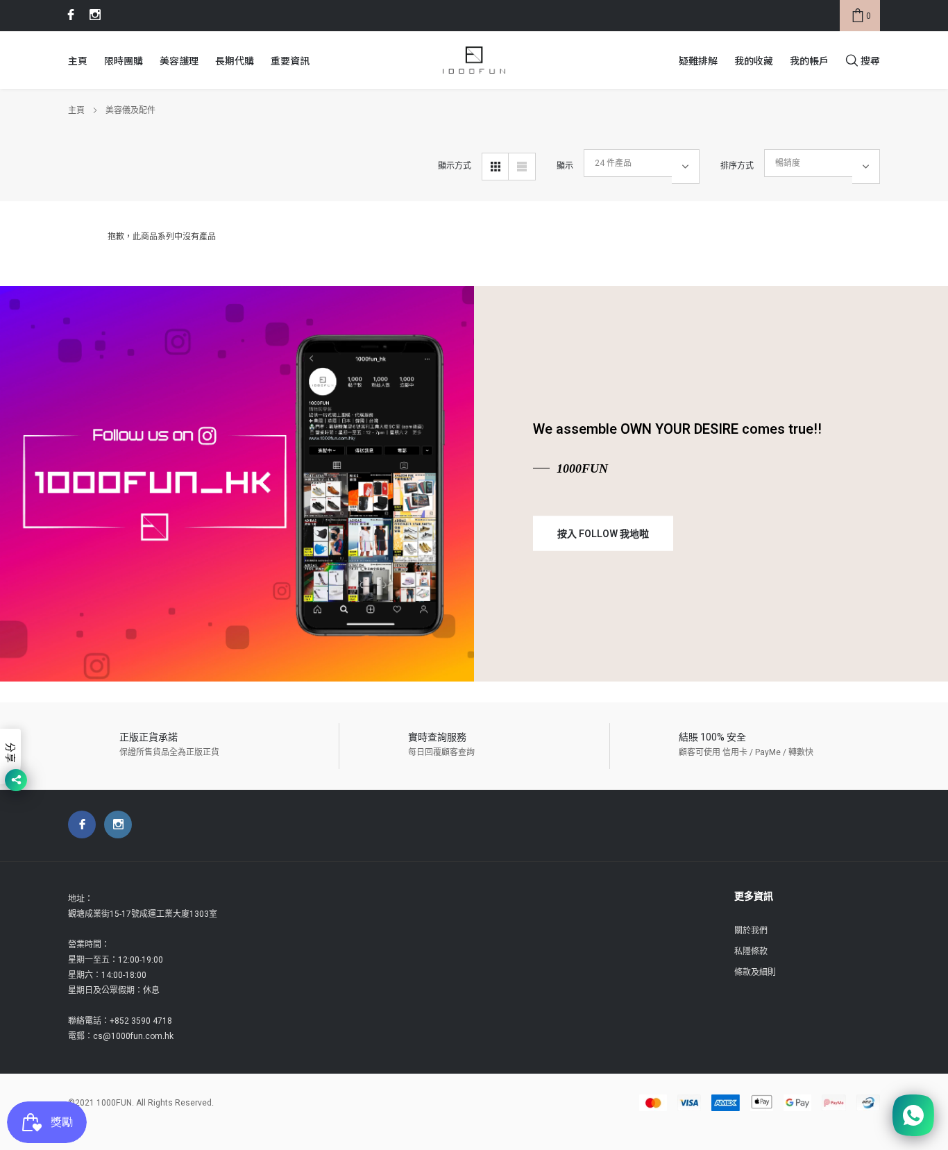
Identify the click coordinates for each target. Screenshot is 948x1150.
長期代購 (234, 60)
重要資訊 (290, 60)
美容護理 (179, 60)
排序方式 (737, 166)
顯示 (565, 166)
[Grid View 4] (495, 166)
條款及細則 (755, 972)
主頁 (77, 60)
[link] (68, 14)
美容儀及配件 (130, 110)
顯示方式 (454, 166)
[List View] (522, 166)
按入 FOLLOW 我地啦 (603, 533)
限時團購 (123, 60)
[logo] (474, 60)
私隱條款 (751, 951)
